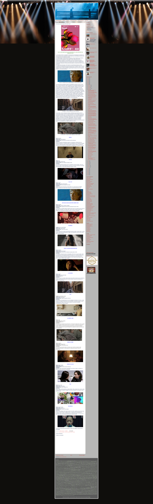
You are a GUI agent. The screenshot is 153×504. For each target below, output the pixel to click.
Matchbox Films (62, 484)
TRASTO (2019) (90, 109)
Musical (60, 485)
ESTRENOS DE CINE (89, 200)
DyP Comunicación (83, 467)
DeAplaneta (82, 466)
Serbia (59, 491)
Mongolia (86, 484)
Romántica (61, 490)
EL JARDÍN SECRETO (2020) (91, 121)
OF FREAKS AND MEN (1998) (91, 112)
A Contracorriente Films (70, 460)
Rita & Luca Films (58, 490)
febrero (89, 166)
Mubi (95, 484)
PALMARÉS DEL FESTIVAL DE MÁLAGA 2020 (92, 97)
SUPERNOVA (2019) (90, 152)
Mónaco (83, 484)
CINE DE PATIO (88, 182)
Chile (82, 464)
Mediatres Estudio (73, 484)
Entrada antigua (82, 455)
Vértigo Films (57, 494)
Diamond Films (87, 466)
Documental (71, 467)
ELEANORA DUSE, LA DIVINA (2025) (92, 72)
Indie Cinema (95, 481)
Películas (92, 487)
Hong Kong (67, 481)
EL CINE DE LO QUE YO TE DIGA (90, 234)
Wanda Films (81, 494)
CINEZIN (87, 188)
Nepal (69, 485)
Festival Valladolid (92, 477)
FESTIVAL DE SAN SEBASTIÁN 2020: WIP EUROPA (92, 132)
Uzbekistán (75, 493)
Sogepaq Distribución (82, 491)
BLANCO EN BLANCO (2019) (91, 159)
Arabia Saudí (66, 462)
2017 (88, 170)
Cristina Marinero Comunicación (63, 466)
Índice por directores (83, 481)
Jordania (84, 482)
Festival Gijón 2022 (87, 474)
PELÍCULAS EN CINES (73, 20)
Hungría (70, 481)
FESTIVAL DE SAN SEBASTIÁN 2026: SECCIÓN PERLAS (92, 57)
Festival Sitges (60, 477)
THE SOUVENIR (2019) (91, 103)
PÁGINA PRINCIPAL (58, 20)
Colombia (66, 465)
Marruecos (59, 484)
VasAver (78, 493)
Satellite (82, 490)
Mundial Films (57, 485)
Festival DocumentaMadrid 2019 (77, 473)
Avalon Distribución (67, 463)
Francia (66, 480)
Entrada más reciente (59, 455)
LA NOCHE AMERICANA (89, 208)
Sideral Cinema (73, 491)
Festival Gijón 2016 (58, 474)
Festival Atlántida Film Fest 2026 (80, 471)
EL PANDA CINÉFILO (89, 199)
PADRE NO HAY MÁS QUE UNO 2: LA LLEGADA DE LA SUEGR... (92, 96)
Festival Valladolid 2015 (59, 478)
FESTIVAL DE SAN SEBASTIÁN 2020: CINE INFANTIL (92, 90)
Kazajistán (91, 482)
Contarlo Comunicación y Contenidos (86, 465)
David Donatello (78, 466)
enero (89, 167)
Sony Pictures (87, 491)
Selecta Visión (90, 490)
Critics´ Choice (69, 466)
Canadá (68, 464)
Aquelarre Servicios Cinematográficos (61, 462)
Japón (81, 482)
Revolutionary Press (93, 489)
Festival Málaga (61, 475)
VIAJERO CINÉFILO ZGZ (89, 221)
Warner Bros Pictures (87, 494)
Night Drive (80, 485)
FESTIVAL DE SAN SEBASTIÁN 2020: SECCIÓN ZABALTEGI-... (92, 115)
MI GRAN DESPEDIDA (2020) (91, 94)
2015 (88, 172)
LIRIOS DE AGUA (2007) (91, 120)
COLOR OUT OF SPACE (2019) (92, 137)
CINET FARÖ (88, 187)
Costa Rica (58, 466)
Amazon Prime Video (85, 461)
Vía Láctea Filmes (63, 494)
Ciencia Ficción (89, 464)
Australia (59, 463)
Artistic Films (84, 462)
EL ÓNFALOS (88, 197)
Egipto (89, 467)
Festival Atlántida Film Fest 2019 (66, 470)
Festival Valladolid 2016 (66, 478)
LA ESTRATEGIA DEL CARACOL (90, 206)
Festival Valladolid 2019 (88, 478)
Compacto (74, 465)
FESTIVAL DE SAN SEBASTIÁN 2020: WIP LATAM (92, 146)
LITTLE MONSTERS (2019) (91, 123)
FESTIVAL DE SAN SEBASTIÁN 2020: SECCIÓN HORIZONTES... (92, 113)
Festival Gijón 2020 (82, 474)
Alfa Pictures (72, 461)
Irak (59, 482)
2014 (88, 173)
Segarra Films (85, 490)
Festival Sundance (79, 477)
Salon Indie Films (78, 490)
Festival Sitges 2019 (66, 477)
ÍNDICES (64, 20)
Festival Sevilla (95, 476)
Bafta (81, 463)
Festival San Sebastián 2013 (84, 475)
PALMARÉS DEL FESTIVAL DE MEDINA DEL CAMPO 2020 (92, 127)
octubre (89, 87)
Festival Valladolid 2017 (74, 478)
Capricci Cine (71, 464)
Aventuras (72, 463)
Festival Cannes (93, 471)
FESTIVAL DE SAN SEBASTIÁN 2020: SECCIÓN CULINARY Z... (92, 106)
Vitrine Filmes (71, 494)
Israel (75, 482)
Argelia (75, 462)
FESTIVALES (86, 20)
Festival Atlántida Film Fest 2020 (75, 470)
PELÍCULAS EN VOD (81, 20)
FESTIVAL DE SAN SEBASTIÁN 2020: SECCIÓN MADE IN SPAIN (92, 92)
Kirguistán (96, 482)
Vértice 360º (94, 493)
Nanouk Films (67, 485)
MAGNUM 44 (88, 238)
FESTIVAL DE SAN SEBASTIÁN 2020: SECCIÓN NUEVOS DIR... (92, 151)
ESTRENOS (95, 20)
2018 (88, 169)
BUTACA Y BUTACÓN (89, 181)
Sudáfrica (96, 491)
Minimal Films (80, 484)
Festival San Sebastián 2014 (92, 475)
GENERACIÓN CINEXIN (89, 203)
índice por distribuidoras (88, 481)
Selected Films (94, 490)
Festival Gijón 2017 (64, 474)
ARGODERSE (88, 180)
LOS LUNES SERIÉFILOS (89, 237)
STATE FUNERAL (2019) (91, 139)
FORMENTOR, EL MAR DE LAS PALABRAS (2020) (92, 143)
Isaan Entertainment (68, 482)
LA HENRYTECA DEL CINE (89, 207)
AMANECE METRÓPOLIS (89, 179)
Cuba (75, 466)
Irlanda (64, 482)
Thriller (79, 492)
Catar (79, 464)
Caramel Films (76, 464)
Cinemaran (59, 465)
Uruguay (72, 493)
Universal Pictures (67, 493)
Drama (76, 467)
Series (61, 491)
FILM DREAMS (61, 4)
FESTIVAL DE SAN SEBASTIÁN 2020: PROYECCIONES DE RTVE (92, 119)
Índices (92, 481)
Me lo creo (69, 484)
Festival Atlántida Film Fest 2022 (91, 470)
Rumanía (71, 490)
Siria (79, 491)
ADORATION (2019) (90, 102)
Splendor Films (92, 491)
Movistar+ (93, 484)
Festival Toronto (85, 477)
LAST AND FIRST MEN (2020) (92, 144)
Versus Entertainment (89, 493)
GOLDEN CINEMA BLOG (89, 204)
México (77, 484)
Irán (61, 482)
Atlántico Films (93, 462)
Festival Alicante (68, 469)
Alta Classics (80, 461)
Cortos (96, 465)
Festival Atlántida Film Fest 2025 (72, 471)
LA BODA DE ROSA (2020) (91, 93)
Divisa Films (61, 467)
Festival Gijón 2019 (77, 474)
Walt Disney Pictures (76, 494)
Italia (78, 482)
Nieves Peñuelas (76, 485)
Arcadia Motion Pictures (71, 462)
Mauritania (66, 484)
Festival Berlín (87, 471)
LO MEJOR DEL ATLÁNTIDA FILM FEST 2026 (93, 52)
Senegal (57, 491)
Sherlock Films (68, 491)
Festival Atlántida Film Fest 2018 (59, 470)
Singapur (77, 491)
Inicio (71, 455)
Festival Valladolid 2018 (81, 478)
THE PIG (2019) (90, 153)
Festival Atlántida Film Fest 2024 (65, 471)
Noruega (86, 485)
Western (92, 494)
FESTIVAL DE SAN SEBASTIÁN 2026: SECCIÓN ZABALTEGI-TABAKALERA (93, 61)
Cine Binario (93, 464)
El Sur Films (92, 467)
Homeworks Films (63, 481)
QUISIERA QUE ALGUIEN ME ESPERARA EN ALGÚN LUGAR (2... (92, 125)
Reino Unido (67, 489)
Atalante (87, 462)
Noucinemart (90, 485)
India (72, 481)
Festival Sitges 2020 (73, 477)
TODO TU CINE (88, 219)
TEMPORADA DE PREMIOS (90, 241)
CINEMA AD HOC (88, 185)
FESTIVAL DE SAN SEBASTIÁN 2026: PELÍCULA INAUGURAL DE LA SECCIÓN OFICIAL (93, 65)
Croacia (73, 466)
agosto (89, 89)
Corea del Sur (92, 465)
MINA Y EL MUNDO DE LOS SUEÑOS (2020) (91, 158)
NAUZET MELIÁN (88, 239)
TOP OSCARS (88, 220)
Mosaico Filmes (89, 484)
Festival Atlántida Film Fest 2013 (84, 469)
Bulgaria (57, 464)
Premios (88, 488)
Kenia (93, 482)
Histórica (59, 481)
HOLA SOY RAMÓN (88, 205)
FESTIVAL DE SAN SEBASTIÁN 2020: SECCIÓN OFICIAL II (92, 147)
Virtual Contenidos (67, 494)
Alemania (68, 461)
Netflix (72, 485)
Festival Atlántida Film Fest (75, 469)
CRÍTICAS (67, 20)
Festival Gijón (88, 473)
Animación (92, 461)
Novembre (94, 485)
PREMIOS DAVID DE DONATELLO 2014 (92, 38)
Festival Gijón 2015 (94, 473)
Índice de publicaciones (77, 481)
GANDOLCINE (88, 202)
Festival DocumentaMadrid (63, 473)
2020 (88, 84)
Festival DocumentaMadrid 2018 (70, 473)
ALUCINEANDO (88, 178)
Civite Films (63, 465)
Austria (62, 463)
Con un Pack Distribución (78, 465)
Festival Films (83, 473)
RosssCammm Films (67, 490)
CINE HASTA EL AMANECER (90, 183)
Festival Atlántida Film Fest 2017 (92, 469)
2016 (88, 171)
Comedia (69, 465)
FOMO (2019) (89, 116)
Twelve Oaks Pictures (58, 493)
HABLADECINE (88, 236)
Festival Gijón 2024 (92, 474)
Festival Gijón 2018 (71, 474)
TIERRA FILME (88, 218)
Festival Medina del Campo (68, 475)
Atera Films (90, 462)
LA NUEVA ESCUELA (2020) (91, 140)
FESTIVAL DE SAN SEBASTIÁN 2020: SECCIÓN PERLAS (92, 101)
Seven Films (64, 491)
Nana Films (64, 485)
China (85, 464)
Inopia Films (57, 482)
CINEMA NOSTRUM (89, 186)
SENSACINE (88, 240)
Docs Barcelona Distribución (66, 467)
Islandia (72, 482)
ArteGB (81, 462)
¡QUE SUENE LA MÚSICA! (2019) (92, 138)
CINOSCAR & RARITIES (89, 189)
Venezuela (81, 493)
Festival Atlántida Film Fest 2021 (83, 470)
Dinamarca (92, 466)
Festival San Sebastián (75, 475)
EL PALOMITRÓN (88, 198)
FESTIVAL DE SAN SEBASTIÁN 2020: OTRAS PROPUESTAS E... (92, 111)
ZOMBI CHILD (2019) (90, 122)
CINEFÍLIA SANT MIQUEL (89, 184)
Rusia (75, 490)
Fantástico (60, 469)
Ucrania (62, 493)
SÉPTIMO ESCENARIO (89, 217)
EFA (86, 467)
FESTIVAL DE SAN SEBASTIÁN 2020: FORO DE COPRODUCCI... (92, 130)
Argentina (78, 462)
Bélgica (94, 463)
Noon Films (83, 485)
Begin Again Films (90, 463)
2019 (88, 168)
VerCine (84, 493)
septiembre (89, 88)
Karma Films (87, 482)
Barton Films (85, 463)
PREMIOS (91, 20)
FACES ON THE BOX (89, 201)
